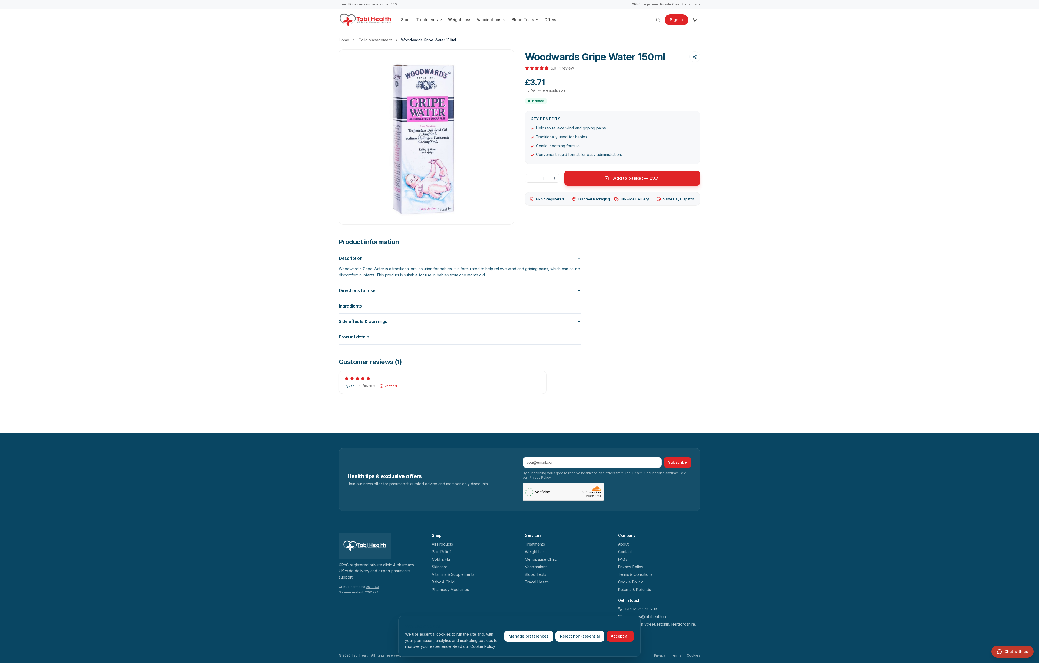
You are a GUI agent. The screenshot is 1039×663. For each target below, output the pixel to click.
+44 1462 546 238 (640, 609)
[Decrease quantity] (530, 178)
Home (344, 40)
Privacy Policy (540, 477)
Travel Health (537, 582)
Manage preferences (529, 636)
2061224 (372, 592)
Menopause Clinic (541, 559)
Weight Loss (459, 19)
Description (351, 258)
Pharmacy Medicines (450, 589)
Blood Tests (523, 19)
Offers (550, 19)
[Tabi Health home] (365, 19)
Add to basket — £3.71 (636, 178)
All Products (442, 544)
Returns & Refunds (634, 589)
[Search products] (658, 19)
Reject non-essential (580, 636)
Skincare (440, 566)
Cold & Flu (441, 559)
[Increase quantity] (554, 178)
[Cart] (694, 19)
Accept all (620, 636)
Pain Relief (441, 551)
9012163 (372, 587)
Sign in (676, 19)
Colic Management (375, 40)
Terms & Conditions (635, 574)
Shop (406, 19)
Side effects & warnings (363, 321)
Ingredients (350, 306)
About (623, 544)
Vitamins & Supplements (453, 574)
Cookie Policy (482, 646)
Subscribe (677, 462)
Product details (354, 336)
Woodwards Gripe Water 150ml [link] (428, 40)
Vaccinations (489, 19)
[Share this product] (694, 56)
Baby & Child (443, 582)
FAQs (622, 559)
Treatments (427, 19)
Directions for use (357, 290)
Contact (625, 551)
